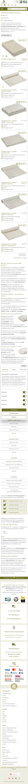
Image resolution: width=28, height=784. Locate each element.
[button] (17, 1)
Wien (3, 711)
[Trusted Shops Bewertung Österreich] (16, 599)
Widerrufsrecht (5, 750)
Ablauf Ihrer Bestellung (7, 730)
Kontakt (4, 695)
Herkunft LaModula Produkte (9, 740)
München (4, 721)
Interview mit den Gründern (8, 703)
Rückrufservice (15, 615)
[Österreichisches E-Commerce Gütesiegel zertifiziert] (25, 1)
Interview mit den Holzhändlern (9, 742)
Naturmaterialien (8, 298)
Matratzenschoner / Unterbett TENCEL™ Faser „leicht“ (9, 121)
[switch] (25, 396)
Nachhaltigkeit (5, 738)
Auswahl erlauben (14, 413)
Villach (3, 717)
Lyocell (6, 356)
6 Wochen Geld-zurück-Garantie (10, 732)
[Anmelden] (12, 5)
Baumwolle (3, 316)
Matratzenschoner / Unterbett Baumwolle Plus (9, 152)
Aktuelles (4, 699)
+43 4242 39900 (15, 611)
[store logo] (3, 2)
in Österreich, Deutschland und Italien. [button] (14, 654)
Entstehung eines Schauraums (9, 705)
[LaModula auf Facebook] (16, 778)
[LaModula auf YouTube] (9, 778)
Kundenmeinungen (6, 693)
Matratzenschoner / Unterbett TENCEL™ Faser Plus (9, 183)
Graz (3, 713)
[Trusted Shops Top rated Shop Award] (23, 599)
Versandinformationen (7, 736)
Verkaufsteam (5, 697)
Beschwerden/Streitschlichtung (9, 762)
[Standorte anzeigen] (8, 5)
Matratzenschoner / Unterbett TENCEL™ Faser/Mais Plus (9, 244)
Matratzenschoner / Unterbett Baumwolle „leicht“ (9, 90)
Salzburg (4, 715)
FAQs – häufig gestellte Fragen (9, 727)
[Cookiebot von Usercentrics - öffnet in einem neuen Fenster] (21, 366)
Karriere (4, 701)
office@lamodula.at (15, 618)
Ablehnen (14, 417)
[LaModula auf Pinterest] (12, 778)
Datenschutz (5, 756)
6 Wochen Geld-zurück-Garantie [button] (14, 631)
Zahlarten (4, 734)
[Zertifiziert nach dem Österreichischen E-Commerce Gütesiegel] (8, 599)
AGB (3, 754)
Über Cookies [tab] (23, 369)
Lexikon (4, 744)
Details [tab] (14, 369)
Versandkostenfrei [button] (14, 648)
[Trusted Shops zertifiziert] (20, 1)
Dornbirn (4, 719)
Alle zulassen (14, 409)
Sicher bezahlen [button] (14, 666)
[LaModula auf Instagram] (19, 778)
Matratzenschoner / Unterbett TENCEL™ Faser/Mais (9, 213)
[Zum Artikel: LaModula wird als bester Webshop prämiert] (14, 686)
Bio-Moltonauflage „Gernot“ (8, 59)
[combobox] (17, 9)
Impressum (5, 760)
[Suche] (25, 9)
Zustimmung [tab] (5, 369)
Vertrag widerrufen (6, 752)
